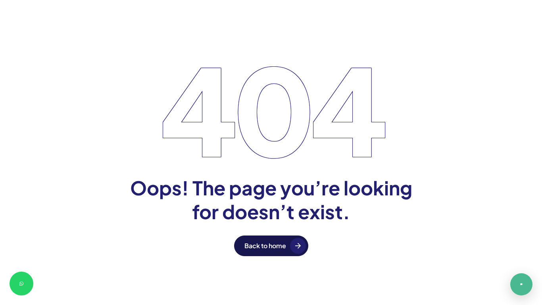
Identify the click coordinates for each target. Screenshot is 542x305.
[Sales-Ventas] (521, 284)
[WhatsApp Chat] (21, 283)
